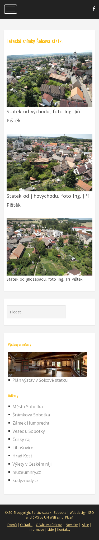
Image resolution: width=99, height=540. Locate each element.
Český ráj (21, 439)
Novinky (72, 525)
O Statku (26, 525)
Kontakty (63, 529)
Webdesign (78, 512)
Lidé (51, 529)
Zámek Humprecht (30, 423)
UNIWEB (50, 517)
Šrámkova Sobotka (31, 415)
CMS (35, 517)
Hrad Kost (22, 456)
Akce (85, 525)
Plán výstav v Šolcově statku (40, 380)
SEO (91, 512)
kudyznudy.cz (25, 480)
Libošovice (22, 448)
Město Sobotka (27, 407)
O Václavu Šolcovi (49, 525)
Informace (36, 529)
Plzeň (69, 517)
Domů (12, 525)
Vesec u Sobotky (28, 431)
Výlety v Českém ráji (31, 464)
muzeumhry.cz (26, 472)
